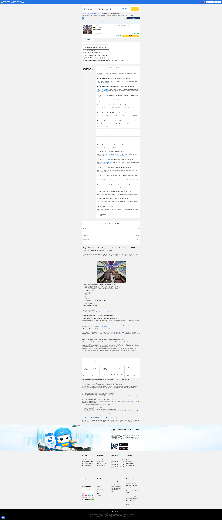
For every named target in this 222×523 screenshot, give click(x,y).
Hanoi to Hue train (100, 467)
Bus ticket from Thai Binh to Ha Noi (96, 13)
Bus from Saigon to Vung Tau (87, 461)
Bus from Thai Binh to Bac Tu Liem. (108, 134)
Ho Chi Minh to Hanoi (130, 465)
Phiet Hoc (113, 101)
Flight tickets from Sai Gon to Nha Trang (117, 462)
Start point (87, 8)
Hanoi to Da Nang (129, 463)
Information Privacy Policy (116, 484)
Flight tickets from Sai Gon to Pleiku (118, 471)
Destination (101, 8)
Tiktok (99, 493)
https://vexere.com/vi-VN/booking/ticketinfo (116, 413)
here (102, 415)
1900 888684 (114, 312)
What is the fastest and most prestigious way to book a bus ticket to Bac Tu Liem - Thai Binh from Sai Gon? (103, 60)
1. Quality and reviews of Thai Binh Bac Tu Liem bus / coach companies (98, 53)
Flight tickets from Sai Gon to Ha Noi (118, 464)
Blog (97, 484)
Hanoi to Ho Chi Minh (130, 467)
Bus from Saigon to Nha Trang (87, 463)
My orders (179, 2)
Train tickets (100, 455)
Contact (98, 486)
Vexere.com (108, 82)
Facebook (100, 491)
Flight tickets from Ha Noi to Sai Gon (118, 459)
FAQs (112, 491)
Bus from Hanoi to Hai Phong (87, 468)
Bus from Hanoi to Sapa (86, 467)
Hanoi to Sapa (129, 459)
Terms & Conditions (115, 482)
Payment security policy (116, 486)
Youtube (99, 495)
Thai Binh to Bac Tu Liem (102, 90)
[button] (118, 67)
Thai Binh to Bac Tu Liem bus (128, 101)
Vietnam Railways (100, 457)
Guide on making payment (116, 481)
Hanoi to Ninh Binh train (101, 465)
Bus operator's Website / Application (133, 490)
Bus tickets (84, 455)
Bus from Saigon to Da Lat (87, 465)
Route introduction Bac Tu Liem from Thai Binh (91, 52)
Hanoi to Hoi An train (100, 468)
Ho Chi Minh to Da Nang (130, 468)
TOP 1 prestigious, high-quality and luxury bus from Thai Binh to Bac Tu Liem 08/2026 (99, 45)
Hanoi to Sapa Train (100, 459)
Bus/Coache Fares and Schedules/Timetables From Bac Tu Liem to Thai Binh (97, 58)
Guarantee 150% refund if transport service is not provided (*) (18, 2)
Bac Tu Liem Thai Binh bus (111, 154)
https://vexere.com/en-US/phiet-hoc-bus (106, 311)
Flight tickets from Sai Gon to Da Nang (117, 467)
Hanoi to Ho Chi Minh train (101, 463)
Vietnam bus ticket (85, 13)
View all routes (111, 471)
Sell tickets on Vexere (187, 2)
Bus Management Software (131, 485)
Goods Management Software (132, 496)
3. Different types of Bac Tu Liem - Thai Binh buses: (95, 57)
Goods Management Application (132, 498)
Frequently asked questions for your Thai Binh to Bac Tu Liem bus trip (96, 49)
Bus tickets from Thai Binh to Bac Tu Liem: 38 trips (95, 44)
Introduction (99, 481)
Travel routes (129, 455)
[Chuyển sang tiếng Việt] (202, 2)
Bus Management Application (131, 487)
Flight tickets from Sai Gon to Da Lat (118, 469)
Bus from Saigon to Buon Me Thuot (88, 459)
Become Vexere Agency (130, 500)
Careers (98, 482)
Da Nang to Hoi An (129, 461)
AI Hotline (128, 492)
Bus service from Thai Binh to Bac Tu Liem (91, 50)
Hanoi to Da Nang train (101, 461)
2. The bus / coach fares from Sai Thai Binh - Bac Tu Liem (96, 55)
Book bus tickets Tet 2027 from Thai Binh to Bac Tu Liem (93, 62)
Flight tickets (114, 455)
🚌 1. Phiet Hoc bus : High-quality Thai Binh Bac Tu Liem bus (96, 47)
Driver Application (129, 488)
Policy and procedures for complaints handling (116, 489)
